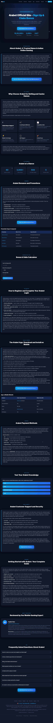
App (33, 1)
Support (42, 1)
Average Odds (5, 272)
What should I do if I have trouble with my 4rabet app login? (14, 675)
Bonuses (25, 1)
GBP (5, 493)
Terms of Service (19, 715)
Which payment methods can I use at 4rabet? (11, 666)
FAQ (46, 1)
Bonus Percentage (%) (7, 267)
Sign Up (49, 1)
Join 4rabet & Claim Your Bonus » (26, 28)
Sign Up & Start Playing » (26, 546)
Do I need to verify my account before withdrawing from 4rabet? (15, 684)
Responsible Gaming (33, 715)
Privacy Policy (25, 715)
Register (29, 1)
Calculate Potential (7, 278)
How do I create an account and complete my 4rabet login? (14, 652)
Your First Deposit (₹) (7, 263)
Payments (37, 1)
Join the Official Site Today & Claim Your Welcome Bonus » (26, 79)
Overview (20, 1)
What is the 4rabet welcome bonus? (9, 661)
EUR (5, 486)
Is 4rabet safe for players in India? (9, 670)
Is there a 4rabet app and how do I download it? (12, 656)
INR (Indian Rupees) (8, 490)
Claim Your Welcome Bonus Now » (26, 222)
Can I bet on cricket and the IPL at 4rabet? (11, 680)
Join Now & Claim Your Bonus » (26, 690)
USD (5, 483)
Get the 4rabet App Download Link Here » (26, 388)
